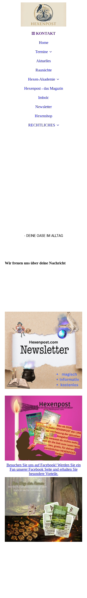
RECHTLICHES (41, 125)
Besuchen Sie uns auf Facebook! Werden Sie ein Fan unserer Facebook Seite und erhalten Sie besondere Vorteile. (44, 469)
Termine (41, 52)
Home (43, 43)
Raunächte (44, 70)
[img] (43, 14)
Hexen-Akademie (41, 79)
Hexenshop (43, 116)
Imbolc (43, 98)
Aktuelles (43, 61)
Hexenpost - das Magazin (43, 88)
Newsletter (43, 107)
